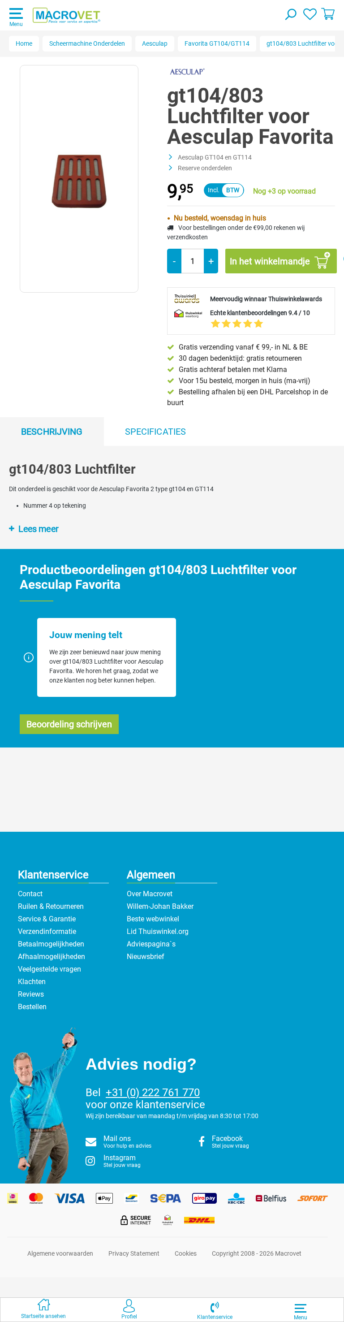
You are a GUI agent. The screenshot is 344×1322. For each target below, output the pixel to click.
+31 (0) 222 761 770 (153, 1092)
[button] (214, 1310)
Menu (16, 24)
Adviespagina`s (151, 944)
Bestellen (32, 1006)
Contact (30, 894)
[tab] (52, 431)
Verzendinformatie (47, 931)
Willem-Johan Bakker (160, 906)
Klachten (32, 981)
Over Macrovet (149, 894)
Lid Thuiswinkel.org (158, 931)
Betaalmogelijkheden (51, 944)
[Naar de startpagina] (66, 16)
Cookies (186, 1253)
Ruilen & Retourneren (51, 906)
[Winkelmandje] (328, 13)
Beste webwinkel (153, 919)
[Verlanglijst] (310, 13)
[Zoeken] (290, 15)
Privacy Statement (133, 1253)
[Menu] (300, 1308)
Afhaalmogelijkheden (51, 956)
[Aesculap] (186, 71)
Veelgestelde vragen (49, 969)
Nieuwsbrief (145, 956)
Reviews (31, 994)
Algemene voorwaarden (60, 1253)
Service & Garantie (47, 919)
